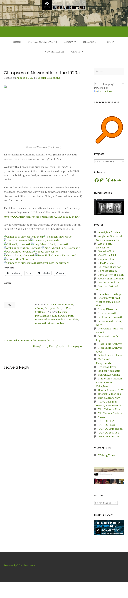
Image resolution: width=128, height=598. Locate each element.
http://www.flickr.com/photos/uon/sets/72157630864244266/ (42, 216)
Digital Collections (42, 42)
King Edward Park (63, 315)
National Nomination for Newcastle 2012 (31, 340)
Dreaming (90, 42)
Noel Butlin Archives (110, 343)
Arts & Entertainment (60, 304)
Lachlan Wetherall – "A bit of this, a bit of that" (109, 301)
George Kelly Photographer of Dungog (56, 346)
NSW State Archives (110, 355)
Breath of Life (106, 251)
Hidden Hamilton (108, 282)
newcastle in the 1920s (64, 319)
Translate (106, 91)
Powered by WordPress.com (19, 565)
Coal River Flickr (108, 255)
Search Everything (109, 374)
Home (17, 42)
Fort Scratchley (107, 270)
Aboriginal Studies (109, 232)
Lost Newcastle (107, 313)
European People (54, 308)
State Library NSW (109, 397)
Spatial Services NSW (111, 389)
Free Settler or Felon (111, 274)
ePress (39, 308)
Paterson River (107, 366)
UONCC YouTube (108, 432)
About (68, 42)
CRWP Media (106, 262)
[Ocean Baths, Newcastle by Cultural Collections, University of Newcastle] (19, 255)
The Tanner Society (110, 413)
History (109, 42)
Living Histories (107, 309)
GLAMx (75, 51)
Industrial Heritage (109, 293)
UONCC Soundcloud (110, 428)
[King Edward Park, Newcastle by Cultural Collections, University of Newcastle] (50, 244)
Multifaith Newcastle (110, 317)
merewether (42, 319)
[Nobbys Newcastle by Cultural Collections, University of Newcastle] (45, 251)
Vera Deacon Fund (109, 436)
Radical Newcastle (109, 370)
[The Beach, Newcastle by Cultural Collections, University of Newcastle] (57, 236)
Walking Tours (106, 455)
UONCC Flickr (106, 424)
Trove (102, 417)
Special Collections (48, 77)
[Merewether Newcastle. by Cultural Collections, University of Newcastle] (19, 259)
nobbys (60, 323)
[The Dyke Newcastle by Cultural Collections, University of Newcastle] (17, 240)
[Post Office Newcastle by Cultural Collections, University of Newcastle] (18, 251)
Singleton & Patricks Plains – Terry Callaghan (109, 382)
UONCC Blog (106, 420)
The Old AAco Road (109, 409)
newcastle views (44, 323)
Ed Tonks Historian (109, 266)
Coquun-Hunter (108, 259)
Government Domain (111, 278)
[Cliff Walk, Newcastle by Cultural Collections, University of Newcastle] (17, 244)
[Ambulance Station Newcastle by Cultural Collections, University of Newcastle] (23, 247)
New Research (54, 51)
